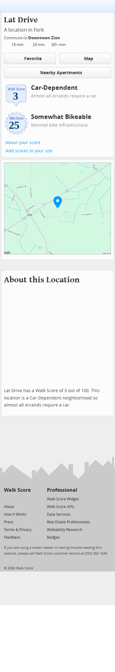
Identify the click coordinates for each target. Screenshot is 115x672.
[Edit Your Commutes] (64, 37)
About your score (23, 142)
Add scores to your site (29, 151)
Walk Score (17, 490)
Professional (62, 490)
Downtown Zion (44, 38)
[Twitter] (7, 498)
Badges (53, 537)
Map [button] (88, 58)
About (9, 507)
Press (8, 522)
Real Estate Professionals (68, 522)
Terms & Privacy (18, 530)
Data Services (59, 514)
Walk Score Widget (63, 499)
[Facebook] (17, 498)
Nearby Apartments (61, 72)
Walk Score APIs (60, 507)
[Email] (26, 498)
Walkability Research (64, 530)
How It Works (15, 514)
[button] (57, 202)
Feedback (12, 537)
